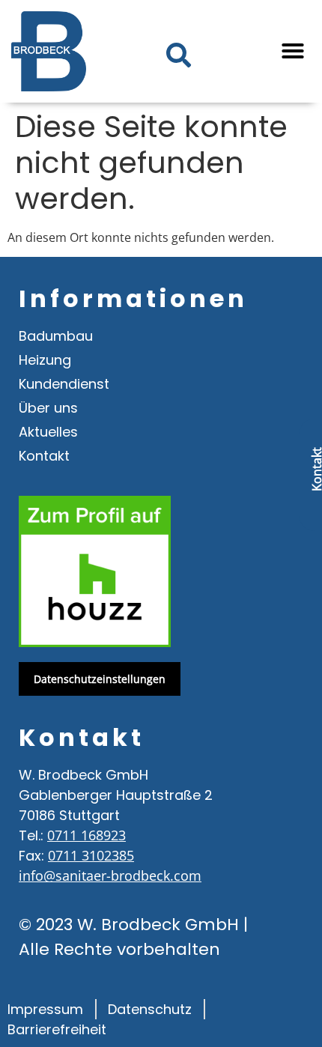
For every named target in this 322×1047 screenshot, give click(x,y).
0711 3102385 (91, 855)
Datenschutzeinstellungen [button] (99, 679)
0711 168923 (86, 835)
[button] (293, 51)
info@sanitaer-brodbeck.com (110, 875)
